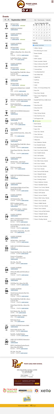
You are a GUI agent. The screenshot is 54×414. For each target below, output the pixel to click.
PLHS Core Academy (16, 167)
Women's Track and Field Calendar (42, 211)
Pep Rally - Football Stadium (17, 334)
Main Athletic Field (38, 74)
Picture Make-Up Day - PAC (18, 329)
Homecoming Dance (16, 104)
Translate (31, 376)
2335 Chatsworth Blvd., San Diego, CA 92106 (27, 370)
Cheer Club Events (38, 134)
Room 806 (36, 110)
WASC (35, 85)
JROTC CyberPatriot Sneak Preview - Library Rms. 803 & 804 (19, 219)
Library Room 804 (38, 108)
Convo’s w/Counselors (16, 256)
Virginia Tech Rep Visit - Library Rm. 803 (20, 252)
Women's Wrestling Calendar (40, 219)
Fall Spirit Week (15, 24)
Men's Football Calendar (39, 153)
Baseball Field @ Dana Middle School (42, 100)
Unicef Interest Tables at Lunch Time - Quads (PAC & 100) (19, 188)
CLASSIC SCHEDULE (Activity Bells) (20, 325)
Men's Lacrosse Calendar (40, 158)
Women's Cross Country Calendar (41, 187)
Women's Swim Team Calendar (41, 206)
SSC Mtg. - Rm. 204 (15, 262)
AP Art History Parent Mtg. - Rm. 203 (20, 231)
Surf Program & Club (38, 118)
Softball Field (37, 77)
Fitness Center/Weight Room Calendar (40, 96)
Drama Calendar (38, 126)
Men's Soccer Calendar (39, 163)
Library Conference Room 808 (41, 66)
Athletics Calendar (38, 48)
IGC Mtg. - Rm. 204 (15, 351)
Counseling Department (39, 72)
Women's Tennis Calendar (40, 208)
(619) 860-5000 (28, 371)
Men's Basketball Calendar (40, 147)
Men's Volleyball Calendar (40, 174)
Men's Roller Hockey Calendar (41, 161)
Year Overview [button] (41, 20)
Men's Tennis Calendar (39, 169)
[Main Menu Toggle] (52, 1)
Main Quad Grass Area (39, 116)
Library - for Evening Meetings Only (42, 88)
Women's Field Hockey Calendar (41, 190)
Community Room (38, 69)
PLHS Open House (15, 320)
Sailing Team (37, 139)
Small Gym (36, 80)
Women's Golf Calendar (39, 192)
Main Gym (36, 82)
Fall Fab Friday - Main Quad (18, 162)
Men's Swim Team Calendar (40, 166)
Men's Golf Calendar (39, 155)
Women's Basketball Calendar (40, 184)
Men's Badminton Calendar (40, 142)
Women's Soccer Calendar (40, 200)
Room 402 (36, 102)
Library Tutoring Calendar (39, 113)
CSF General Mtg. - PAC (17, 199)
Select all (49, 221)
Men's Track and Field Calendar (41, 171)
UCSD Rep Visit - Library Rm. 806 (19, 283)
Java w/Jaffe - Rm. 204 (17, 123)
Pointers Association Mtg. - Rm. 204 (19, 94)
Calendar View (47, 40)
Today (34, 40)
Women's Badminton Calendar (41, 182)
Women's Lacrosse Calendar (40, 195)
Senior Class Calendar (39, 131)
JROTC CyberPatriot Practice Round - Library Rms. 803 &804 (19, 346)
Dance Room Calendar (39, 93)
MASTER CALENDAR (39, 45)
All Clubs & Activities (38, 137)
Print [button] (35, 20)
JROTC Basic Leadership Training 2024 (21, 99)
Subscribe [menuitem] (48, 20)
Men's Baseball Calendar (39, 145)
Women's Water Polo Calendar (41, 216)
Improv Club (37, 129)
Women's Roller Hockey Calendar (41, 198)
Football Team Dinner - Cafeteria (18, 58)
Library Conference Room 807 (41, 64)
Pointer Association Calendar (40, 61)
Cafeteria (36, 56)
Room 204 (36, 90)
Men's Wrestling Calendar (40, 179)
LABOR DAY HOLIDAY (16, 28)
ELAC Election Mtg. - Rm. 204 (18, 311)
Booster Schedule (38, 53)
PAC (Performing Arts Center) (40, 50)
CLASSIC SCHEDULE (16, 33)
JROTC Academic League (16, 203)
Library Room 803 (38, 105)
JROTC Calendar (38, 58)
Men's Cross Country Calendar (41, 150)
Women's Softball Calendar (40, 203)
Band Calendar (37, 123)
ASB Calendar (37, 121)
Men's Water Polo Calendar (40, 176)
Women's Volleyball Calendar (40, 214)
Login (33, 405)
